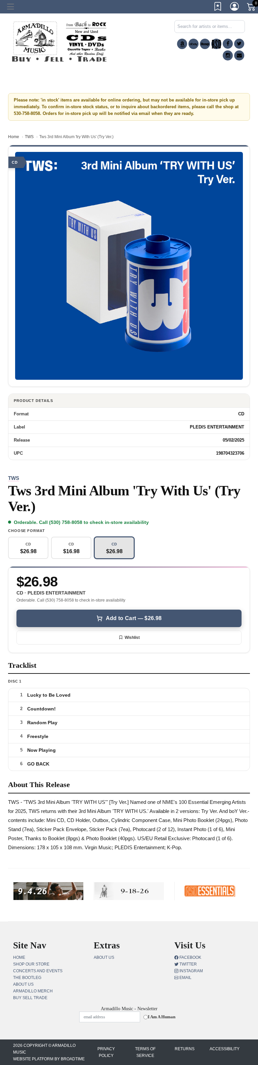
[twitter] (239, 43)
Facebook (189, 957)
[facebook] (227, 43)
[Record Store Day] (216, 44)
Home (13, 136)
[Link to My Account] (235, 7)
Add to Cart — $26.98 (134, 618)
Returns (185, 1049)
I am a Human (161, 1016)
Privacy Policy (106, 1052)
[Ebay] (193, 44)
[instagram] (227, 55)
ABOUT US (23, 984)
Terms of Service (145, 1052)
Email (184, 977)
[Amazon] (182, 44)
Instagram (190, 971)
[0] (251, 8)
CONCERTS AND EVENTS (37, 971)
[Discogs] (205, 44)
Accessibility (225, 1049)
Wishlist (132, 637)
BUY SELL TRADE (30, 997)
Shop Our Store (31, 964)
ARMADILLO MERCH (33, 991)
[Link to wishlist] (218, 7)
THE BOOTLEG (27, 977)
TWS (29, 136)
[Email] (239, 55)
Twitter (187, 964)
